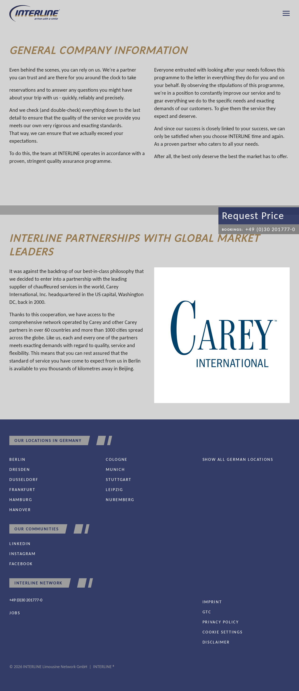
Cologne (116, 459)
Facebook (21, 563)
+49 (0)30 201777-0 (25, 600)
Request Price (253, 216)
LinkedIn (20, 543)
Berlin (17, 459)
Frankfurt (22, 489)
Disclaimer (216, 642)
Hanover (20, 509)
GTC (207, 612)
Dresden (19, 469)
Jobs (14, 612)
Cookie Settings (223, 632)
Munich (115, 469)
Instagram (22, 553)
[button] (286, 13)
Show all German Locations (238, 459)
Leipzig (114, 489)
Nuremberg (120, 499)
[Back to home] (34, 13)
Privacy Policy (221, 622)
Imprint (212, 601)
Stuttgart (119, 479)
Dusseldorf (23, 479)
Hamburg (20, 499)
